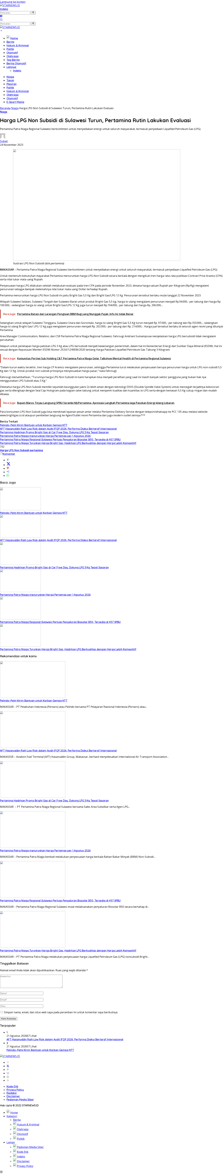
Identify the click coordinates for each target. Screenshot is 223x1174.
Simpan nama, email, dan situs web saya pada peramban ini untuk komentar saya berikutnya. (61, 1012)
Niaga (10, 76)
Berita (10, 41)
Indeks (4, 9)
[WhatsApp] (8, 1077)
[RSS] (8, 1080)
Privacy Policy (15, 1089)
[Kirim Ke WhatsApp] (8, 475)
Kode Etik (12, 1086)
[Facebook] (8, 1062)
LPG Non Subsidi (19, 450)
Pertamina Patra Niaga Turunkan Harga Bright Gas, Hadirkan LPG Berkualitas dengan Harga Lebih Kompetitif (68, 443)
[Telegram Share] (8, 472)
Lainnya (11, 67)
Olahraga (12, 56)
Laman (11, 1142)
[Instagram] (8, 1073)
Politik (10, 49)
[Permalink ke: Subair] (2, 137)
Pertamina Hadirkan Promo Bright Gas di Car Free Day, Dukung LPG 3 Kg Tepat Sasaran (54, 432)
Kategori (12, 1116)
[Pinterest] (8, 1069)
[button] (33, 13)
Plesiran (11, 84)
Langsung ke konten (12, 2)
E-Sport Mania (15, 102)
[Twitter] (8, 1066)
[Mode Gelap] (1, 16)
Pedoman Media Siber (20, 1099)
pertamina (36, 450)
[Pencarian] (1, 20)
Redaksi (12, 1093)
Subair (4, 141)
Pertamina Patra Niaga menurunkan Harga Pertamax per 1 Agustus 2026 (45, 436)
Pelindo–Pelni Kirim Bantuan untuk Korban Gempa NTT (33, 425)
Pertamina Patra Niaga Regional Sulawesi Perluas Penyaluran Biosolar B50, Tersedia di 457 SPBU (60, 439)
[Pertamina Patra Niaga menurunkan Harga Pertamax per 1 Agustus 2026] (20, 591)
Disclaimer (13, 1096)
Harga (4, 450)
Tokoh (10, 80)
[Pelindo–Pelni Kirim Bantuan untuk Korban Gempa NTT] (20, 509)
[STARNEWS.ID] (10, 5)
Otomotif (12, 52)
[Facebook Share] (8, 460)
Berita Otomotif (16, 63)
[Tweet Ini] (8, 465)
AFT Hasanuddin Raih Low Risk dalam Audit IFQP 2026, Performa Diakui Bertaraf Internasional (58, 428)
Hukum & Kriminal (18, 45)
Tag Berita (13, 59)
